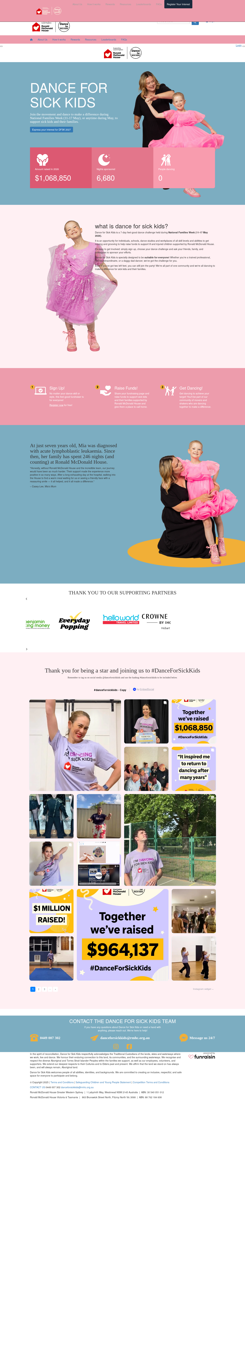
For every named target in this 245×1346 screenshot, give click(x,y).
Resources (125, 4)
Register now (56, 405)
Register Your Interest (178, 4)
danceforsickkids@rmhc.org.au (125, 1038)
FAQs (159, 4)
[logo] (49, 11)
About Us (77, 4)
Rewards (110, 4)
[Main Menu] (1, 46)
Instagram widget (202, 989)
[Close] (243, 46)
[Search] (195, 22)
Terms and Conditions (62, 1082)
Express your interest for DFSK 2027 (51, 129)
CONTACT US (37, 1087)
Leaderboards (143, 4)
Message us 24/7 (202, 1038)
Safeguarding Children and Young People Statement (103, 1082)
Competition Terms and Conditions (151, 1082)
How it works (93, 4)
